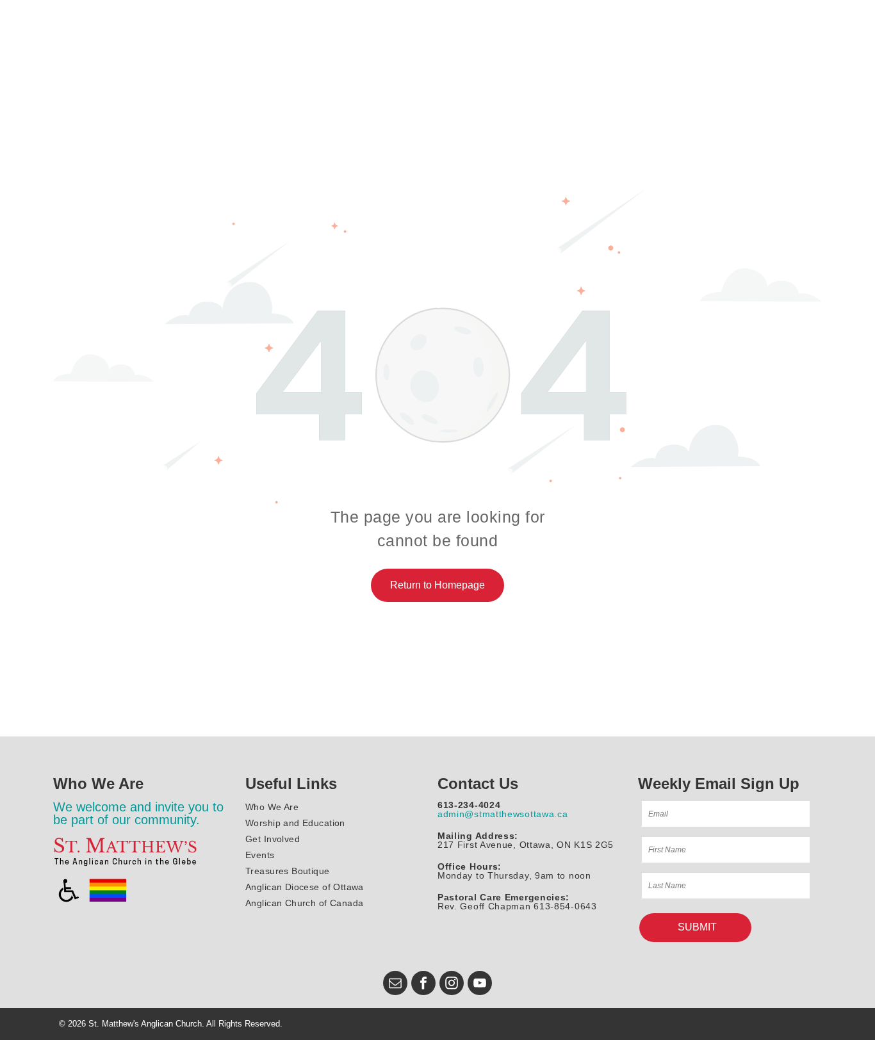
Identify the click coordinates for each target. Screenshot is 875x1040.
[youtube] (480, 984)
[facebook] (423, 984)
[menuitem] (338, 807)
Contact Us (478, 783)
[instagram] (451, 984)
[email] (395, 984)
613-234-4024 (469, 805)
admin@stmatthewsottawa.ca (503, 814)
